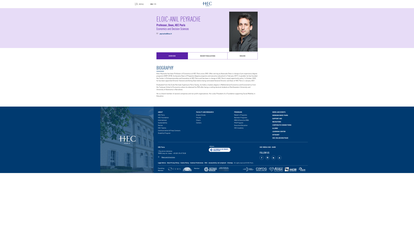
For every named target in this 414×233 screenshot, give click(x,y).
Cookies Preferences (196, 163)
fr (155, 4)
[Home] (207, 3)
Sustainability (162, 123)
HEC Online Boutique (280, 138)
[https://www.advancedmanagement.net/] (224, 169)
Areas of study (200, 115)
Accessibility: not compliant (217, 163)
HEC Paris (161, 115)
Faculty (198, 117)
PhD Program (238, 123)
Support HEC (277, 118)
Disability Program (164, 133)
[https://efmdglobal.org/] (302, 169)
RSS (206, 163)
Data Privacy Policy (173, 163)
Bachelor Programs (240, 117)
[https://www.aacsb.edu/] (290, 169)
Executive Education (241, 125)
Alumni (275, 128)
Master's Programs (240, 115)
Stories (160, 125)
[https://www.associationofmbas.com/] (276, 169)
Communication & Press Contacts (169, 130)
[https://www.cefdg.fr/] (261, 169)
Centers (198, 123)
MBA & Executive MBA (241, 120)
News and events (278, 112)
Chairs (198, 120)
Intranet (275, 135)
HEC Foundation (163, 117)
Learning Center (278, 131)
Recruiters (276, 122)
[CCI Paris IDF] (220, 149)
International (162, 120)
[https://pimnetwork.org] (187, 169)
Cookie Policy (184, 163)
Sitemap (230, 163)
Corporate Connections (281, 125)
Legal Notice (162, 163)
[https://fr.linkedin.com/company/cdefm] (248, 169)
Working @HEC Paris (280, 115)
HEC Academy (238, 128)
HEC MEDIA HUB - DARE (268, 147)
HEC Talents (162, 128)
